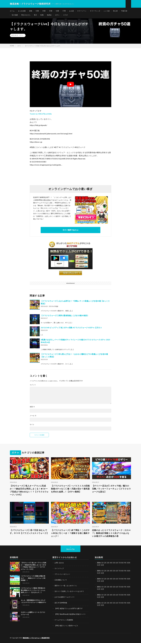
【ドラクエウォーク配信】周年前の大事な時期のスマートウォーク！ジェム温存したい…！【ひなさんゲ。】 (33, 590)
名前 (32, 407)
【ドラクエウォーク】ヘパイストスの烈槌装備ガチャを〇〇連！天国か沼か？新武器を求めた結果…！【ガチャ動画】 (70, 489)
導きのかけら (26, 15)
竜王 (35, 15)
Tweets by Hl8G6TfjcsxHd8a (41, 114)
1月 (102, 563)
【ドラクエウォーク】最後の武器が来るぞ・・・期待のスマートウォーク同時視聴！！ (33, 578)
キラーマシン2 (95, 11)
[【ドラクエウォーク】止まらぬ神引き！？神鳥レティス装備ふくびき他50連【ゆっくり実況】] (35, 305)
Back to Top (71, 549)
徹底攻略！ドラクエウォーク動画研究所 (36, 638)
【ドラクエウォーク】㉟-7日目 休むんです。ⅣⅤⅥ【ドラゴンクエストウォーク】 (29, 531)
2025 (98, 571)
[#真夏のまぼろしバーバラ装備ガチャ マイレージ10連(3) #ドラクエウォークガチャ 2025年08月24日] (35, 343)
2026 (98, 563)
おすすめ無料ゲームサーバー (65, 597)
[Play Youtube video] (70, 84)
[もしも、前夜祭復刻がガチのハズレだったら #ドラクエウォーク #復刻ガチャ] (15, 604)
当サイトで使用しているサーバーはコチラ (69, 591)
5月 (114, 563)
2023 (98, 587)
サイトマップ (59, 568)
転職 (42, 15)
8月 (122, 563)
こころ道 (106, 11)
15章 (50, 11)
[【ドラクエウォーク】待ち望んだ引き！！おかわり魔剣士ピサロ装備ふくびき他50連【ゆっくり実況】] (35, 358)
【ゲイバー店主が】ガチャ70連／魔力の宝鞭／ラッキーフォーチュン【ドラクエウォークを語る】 (111, 489)
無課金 (49, 15)
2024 (98, 579)
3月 (108, 563)
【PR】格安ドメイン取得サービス (66, 626)
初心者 (115, 11)
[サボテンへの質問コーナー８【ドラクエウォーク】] (15, 616)
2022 (98, 595)
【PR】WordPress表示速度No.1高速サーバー (70, 614)
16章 (57, 11)
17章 (64, 11)
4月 (111, 563)
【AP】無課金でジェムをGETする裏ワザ (69, 608)
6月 (117, 563)
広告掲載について (61, 580)
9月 (125, 571)
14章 (44, 11)
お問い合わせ (59, 563)
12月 (102, 573)
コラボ (65, 15)
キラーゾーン (81, 11)
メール (33, 415)
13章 (37, 11)
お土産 (71, 11)
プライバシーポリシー (62, 574)
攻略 (30, 11)
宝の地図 (15, 15)
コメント (33, 385)
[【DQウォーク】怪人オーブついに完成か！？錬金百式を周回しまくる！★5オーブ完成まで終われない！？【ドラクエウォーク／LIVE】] (15, 567)
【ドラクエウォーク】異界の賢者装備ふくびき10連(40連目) (64, 315)
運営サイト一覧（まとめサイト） (66, 585)
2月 (105, 563)
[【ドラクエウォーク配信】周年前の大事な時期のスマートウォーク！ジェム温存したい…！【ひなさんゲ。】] (15, 592)
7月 (119, 563)
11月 (98, 573)
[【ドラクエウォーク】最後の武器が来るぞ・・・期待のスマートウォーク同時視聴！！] (15, 580)
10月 (128, 571)
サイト (32, 424)
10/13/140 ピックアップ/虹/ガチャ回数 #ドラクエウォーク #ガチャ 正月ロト (71, 328)
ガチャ (57, 15)
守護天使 (124, 11)
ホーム (12, 11)
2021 (98, 603)
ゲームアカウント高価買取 (64, 620)
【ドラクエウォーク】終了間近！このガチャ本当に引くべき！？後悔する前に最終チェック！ (70, 533)
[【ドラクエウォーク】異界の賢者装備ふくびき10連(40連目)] (35, 319)
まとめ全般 (22, 11)
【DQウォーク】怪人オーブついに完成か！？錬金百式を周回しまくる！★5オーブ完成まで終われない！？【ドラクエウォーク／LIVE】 (29, 490)
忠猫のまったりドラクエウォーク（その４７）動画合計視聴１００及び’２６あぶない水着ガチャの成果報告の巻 (111, 533)
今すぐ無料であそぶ (70, 230)
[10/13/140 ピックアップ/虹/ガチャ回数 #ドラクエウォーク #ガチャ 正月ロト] (35, 331)
